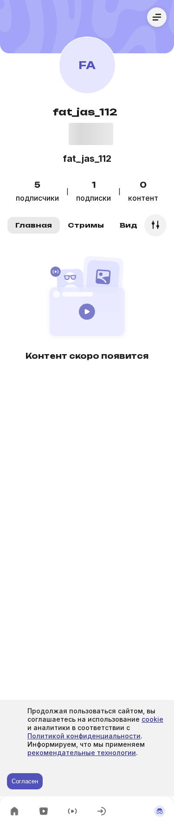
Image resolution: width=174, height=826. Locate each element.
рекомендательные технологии (81, 752)
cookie (152, 719)
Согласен (25, 781)
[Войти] (101, 811)
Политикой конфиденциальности (84, 736)
